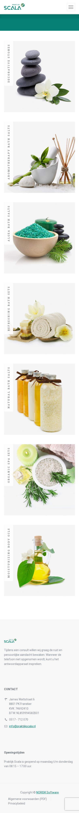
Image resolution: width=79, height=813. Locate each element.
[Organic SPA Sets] (39, 479)
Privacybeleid (16, 803)
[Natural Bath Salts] (39, 399)
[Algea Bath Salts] (39, 238)
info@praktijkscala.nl (22, 726)
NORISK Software (47, 792)
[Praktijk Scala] (18, 6)
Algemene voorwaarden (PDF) (27, 799)
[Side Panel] (71, 7)
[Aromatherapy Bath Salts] (39, 157)
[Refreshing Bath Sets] (39, 318)
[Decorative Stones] (39, 76)
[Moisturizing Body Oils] (39, 560)
